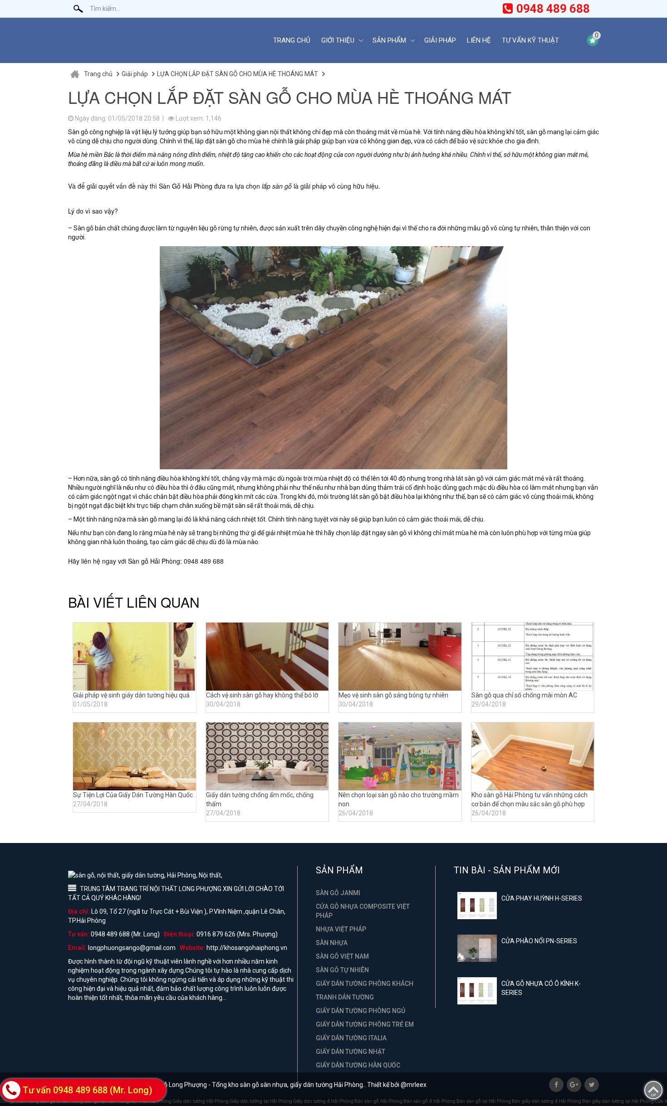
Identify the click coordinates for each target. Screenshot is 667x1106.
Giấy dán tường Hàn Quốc (358, 1065)
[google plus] (574, 1084)
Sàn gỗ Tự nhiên (342, 970)
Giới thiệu (337, 40)
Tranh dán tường (345, 997)
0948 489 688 (553, 8)
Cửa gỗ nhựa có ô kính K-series (541, 988)
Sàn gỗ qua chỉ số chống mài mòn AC (524, 695)
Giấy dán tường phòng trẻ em (365, 1024)
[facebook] (556, 1084)
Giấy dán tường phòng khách (364, 983)
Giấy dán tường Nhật (350, 1051)
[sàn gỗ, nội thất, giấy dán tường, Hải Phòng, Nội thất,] (163, 40)
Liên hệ (479, 40)
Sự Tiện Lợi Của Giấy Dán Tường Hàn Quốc (133, 795)
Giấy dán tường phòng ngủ (360, 1010)
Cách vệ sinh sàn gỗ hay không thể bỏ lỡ (262, 695)
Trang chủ (291, 40)
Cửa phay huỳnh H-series (541, 898)
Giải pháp (440, 40)
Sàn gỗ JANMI (338, 892)
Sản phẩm (389, 40)
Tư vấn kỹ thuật (530, 40)
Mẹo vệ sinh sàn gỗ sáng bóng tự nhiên (393, 695)
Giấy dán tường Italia (351, 1038)
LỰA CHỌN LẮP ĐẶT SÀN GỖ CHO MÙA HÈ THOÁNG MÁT (237, 74)
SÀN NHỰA (332, 942)
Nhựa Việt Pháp (341, 929)
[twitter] (591, 1084)
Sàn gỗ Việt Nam (342, 956)
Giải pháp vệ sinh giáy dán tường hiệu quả (131, 695)
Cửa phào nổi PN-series (539, 941)
